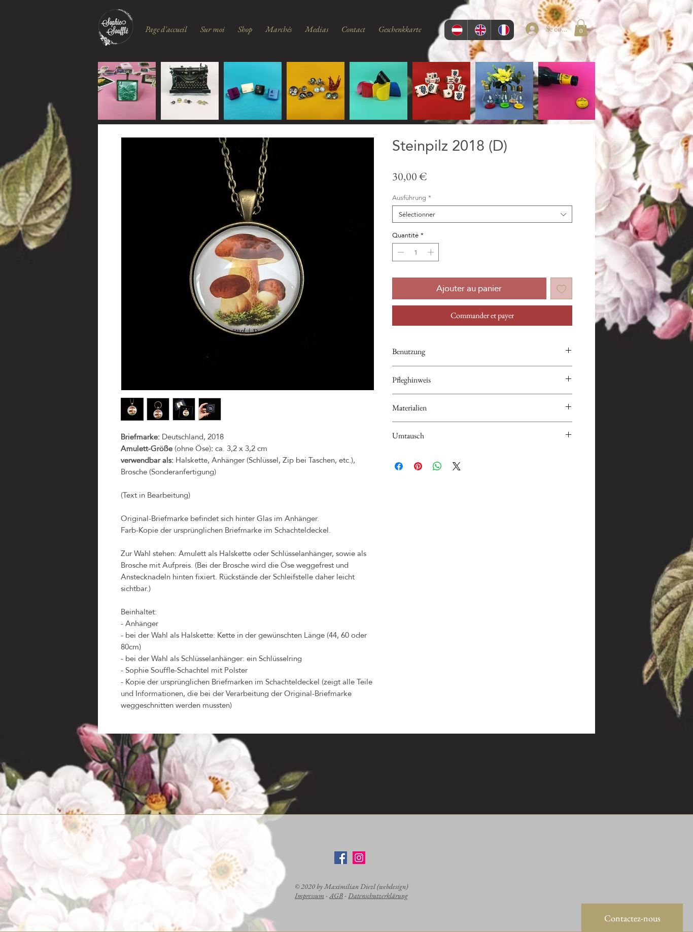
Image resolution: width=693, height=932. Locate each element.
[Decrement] (400, 252)
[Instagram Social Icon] (359, 857)
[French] (502, 30)
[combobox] (482, 214)
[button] (581, 27)
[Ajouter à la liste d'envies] (561, 289)
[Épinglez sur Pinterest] (418, 466)
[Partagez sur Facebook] (399, 466)
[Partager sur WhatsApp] (437, 466)
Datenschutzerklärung (378, 895)
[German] (455, 30)
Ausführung (411, 197)
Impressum (309, 895)
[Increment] (432, 252)
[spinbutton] (416, 252)
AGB (336, 895)
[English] (479, 30)
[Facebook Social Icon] (340, 857)
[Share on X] (457, 466)
